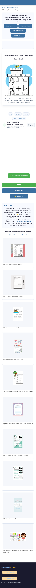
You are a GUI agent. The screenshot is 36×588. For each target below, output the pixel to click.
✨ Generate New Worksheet (19, 176)
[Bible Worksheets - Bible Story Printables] (18, 282)
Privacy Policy (10, 578)
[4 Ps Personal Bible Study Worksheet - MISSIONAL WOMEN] (18, 378)
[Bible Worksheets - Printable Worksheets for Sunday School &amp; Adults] (18, 537)
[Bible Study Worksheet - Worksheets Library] (18, 505)
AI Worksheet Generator (23, 221)
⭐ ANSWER (19, 196)
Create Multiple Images (18, 30)
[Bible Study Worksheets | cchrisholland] (18, 250)
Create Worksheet (10, 26)
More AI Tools (18, 35)
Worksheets (8, 568)
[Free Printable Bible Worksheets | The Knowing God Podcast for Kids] (18, 409)
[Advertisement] (18, 151)
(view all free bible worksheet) (18, 235)
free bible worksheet (12, 7)
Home (3, 7)
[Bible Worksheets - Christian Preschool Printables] (18, 441)
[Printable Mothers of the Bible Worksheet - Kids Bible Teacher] (18, 473)
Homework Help (25, 26)
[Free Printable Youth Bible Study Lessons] (18, 346)
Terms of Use (10, 572)
